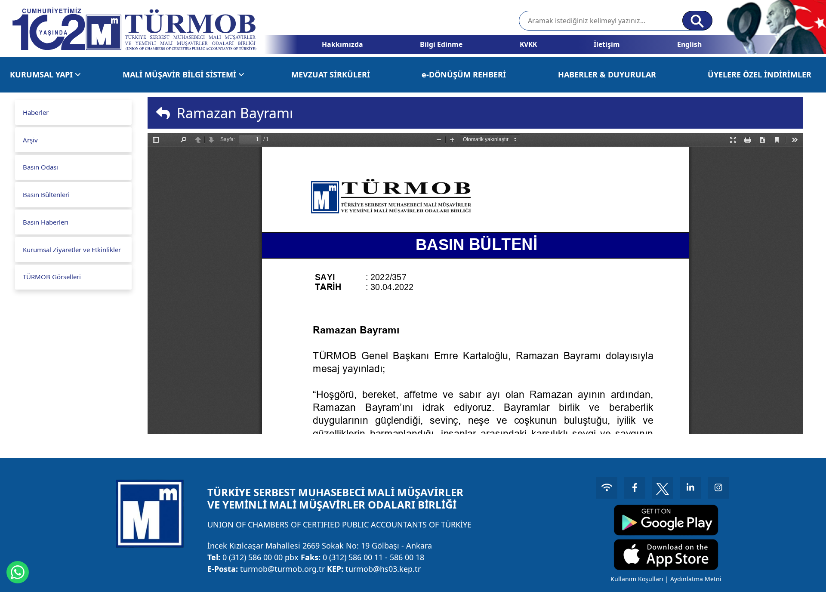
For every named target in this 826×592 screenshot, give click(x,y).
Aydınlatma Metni (695, 579)
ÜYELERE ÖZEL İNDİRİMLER (759, 74)
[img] (163, 113)
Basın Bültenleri (46, 194)
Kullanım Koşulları (636, 579)
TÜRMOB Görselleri (52, 276)
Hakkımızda (342, 44)
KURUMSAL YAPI (42, 74)
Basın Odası (40, 167)
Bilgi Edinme (441, 44)
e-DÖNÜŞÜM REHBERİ (464, 74)
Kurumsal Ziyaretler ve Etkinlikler (72, 249)
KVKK (528, 44)
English (689, 44)
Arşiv (30, 140)
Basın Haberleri (45, 222)
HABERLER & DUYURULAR (607, 74)
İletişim (607, 44)
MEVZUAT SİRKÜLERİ (330, 74)
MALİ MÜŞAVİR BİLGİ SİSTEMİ (180, 74)
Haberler (36, 112)
